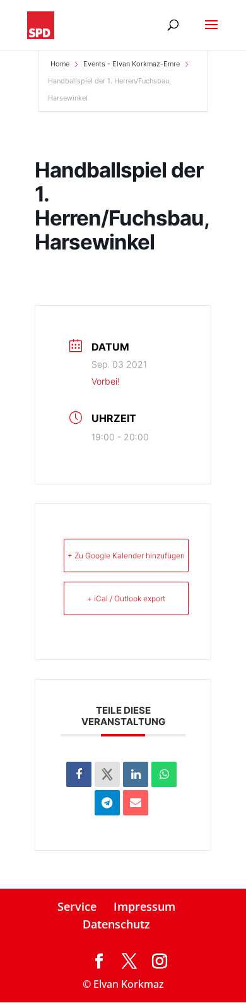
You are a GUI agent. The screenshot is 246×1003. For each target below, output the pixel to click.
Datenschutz (116, 924)
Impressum (144, 906)
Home (60, 63)
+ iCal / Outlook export (126, 598)
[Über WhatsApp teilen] (164, 774)
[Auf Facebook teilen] (78, 774)
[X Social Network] (107, 774)
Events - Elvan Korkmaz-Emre (131, 63)
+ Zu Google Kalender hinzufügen (126, 555)
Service (77, 906)
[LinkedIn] (135, 774)
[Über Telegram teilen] (107, 802)
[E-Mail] (135, 802)
